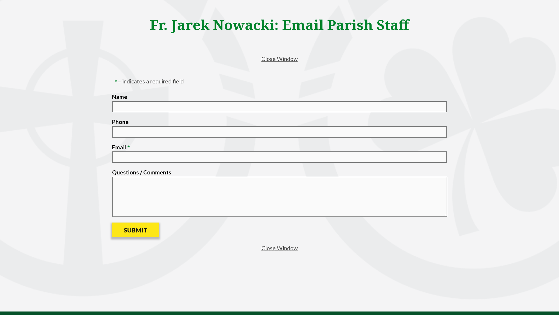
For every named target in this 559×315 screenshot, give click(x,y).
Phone (120, 121)
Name (119, 96)
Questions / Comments (141, 172)
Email (119, 147)
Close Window (279, 58)
